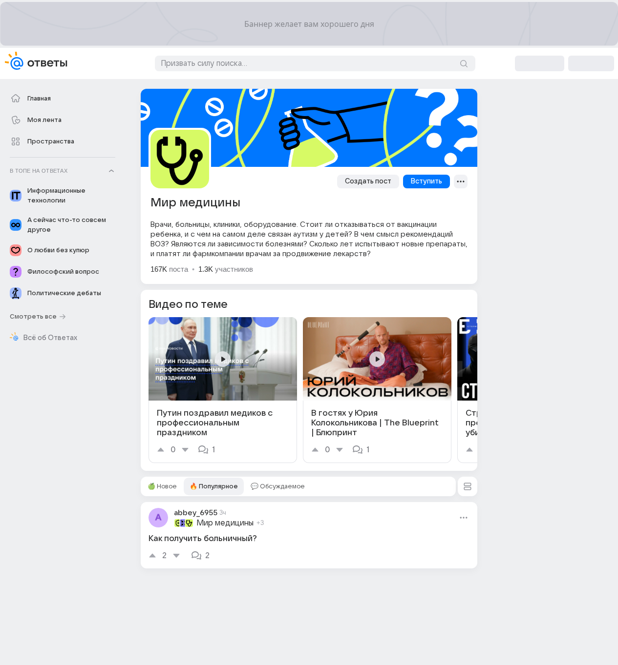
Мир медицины (225, 523)
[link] (223, 390)
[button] (467, 486)
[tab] (162, 486)
